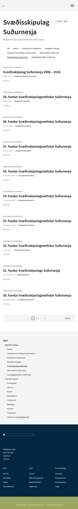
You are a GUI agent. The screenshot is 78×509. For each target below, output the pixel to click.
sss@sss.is (6, 456)
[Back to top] (73, 498)
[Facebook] (37, 500)
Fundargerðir (12, 383)
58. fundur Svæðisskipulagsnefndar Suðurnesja (37, 97)
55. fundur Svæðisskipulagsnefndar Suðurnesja (37, 171)
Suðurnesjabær (60, 482)
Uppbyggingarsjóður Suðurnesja (43, 57)
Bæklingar (11, 404)
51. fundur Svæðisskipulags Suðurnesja (31, 270)
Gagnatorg (33, 486)
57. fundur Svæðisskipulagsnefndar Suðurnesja (37, 146)
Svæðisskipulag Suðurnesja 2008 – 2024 (31, 72)
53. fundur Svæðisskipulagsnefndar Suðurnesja (37, 221)
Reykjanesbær (60, 478)
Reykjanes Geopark (52, 48)
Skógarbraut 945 (9, 449)
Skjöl (5, 340)
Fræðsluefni (11, 400)
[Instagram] (40, 500)
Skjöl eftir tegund (11, 379)
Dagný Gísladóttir (23, 275)
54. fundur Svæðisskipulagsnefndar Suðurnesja (37, 196)
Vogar (57, 486)
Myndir (9, 392)
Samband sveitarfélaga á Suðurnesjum (21, 53)
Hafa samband (8, 486)
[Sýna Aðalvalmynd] (72, 6)
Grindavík (58, 474)
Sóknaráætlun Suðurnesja (49, 53)
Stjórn (5, 482)
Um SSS (6, 474)
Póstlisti (6, 459)
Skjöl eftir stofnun (11, 345)
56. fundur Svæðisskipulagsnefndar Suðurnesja (37, 121)
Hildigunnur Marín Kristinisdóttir (25, 76)
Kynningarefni (12, 396)
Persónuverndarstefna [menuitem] (36, 505)
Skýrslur (10, 387)
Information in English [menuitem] (54, 505)
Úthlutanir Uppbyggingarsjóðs (18, 417)
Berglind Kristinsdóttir (22, 101)
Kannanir (10, 409)
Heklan (15, 48)
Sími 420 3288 (8, 453)
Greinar (32, 474)
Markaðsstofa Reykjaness (32, 48)
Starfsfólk (7, 478)
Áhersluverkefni (35, 482)
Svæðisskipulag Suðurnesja (17, 57)
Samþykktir (11, 413)
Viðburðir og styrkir (36, 478)
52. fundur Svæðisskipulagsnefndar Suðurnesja (37, 245)
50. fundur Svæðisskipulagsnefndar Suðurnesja (37, 295)
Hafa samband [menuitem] (21, 505)
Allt (8, 48)
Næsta (67, 318)
